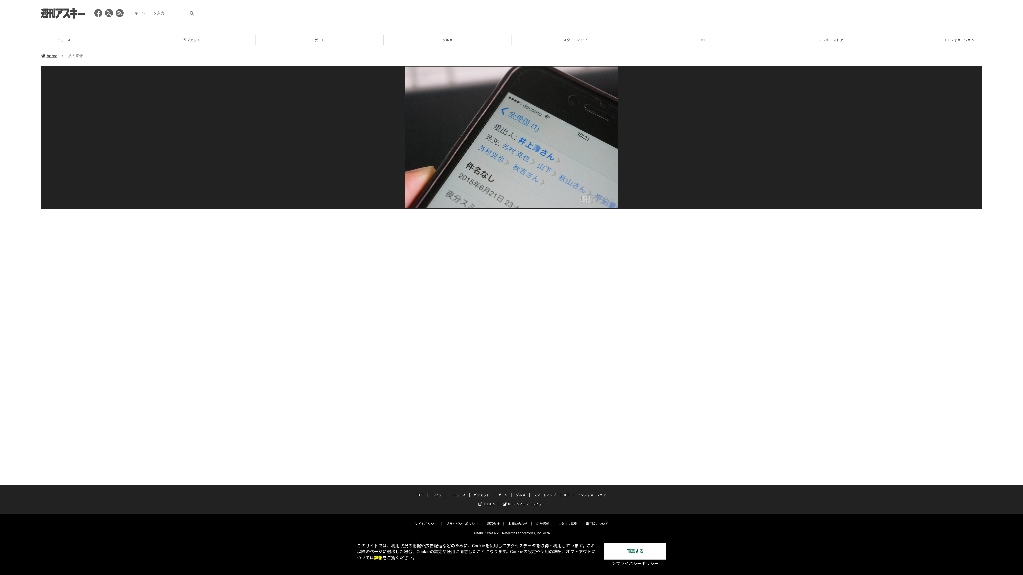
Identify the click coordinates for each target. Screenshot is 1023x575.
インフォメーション (831, 39)
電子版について (597, 523)
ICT (575, 39)
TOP (959, 39)
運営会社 (493, 523)
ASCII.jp (489, 504)
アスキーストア (703, 39)
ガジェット (63, 39)
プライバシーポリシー (462, 523)
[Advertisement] (885, 15)
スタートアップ (447, 39)
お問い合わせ (517, 523)
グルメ (319, 39)
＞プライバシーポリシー (635, 563)
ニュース (459, 494)
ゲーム (191, 39)
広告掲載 (542, 523)
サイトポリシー (426, 523)
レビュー (438, 494)
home (52, 55)
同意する (635, 551)
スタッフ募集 (567, 523)
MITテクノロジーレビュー (526, 504)
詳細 (378, 557)
